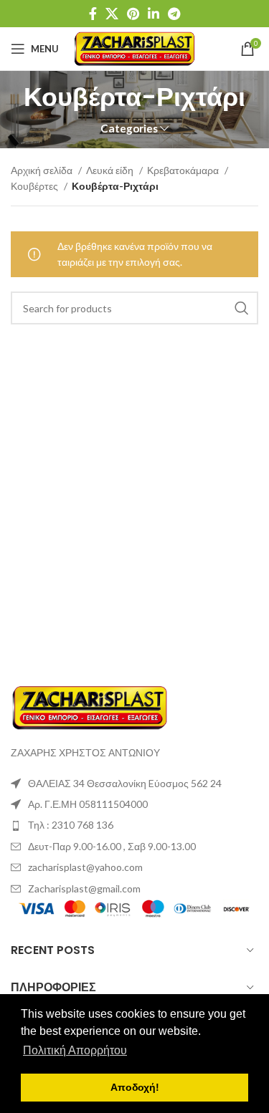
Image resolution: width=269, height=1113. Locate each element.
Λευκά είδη (111, 170)
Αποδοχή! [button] (134, 1087)
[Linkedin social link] (153, 13)
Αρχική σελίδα (43, 170)
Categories (129, 128)
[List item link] (134, 825)
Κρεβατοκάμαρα (184, 170)
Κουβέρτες (35, 186)
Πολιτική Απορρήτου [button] (75, 1050)
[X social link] (112, 13)
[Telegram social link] (174, 13)
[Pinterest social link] (133, 13)
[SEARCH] (241, 308)
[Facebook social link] (93, 13)
